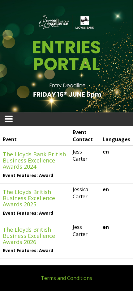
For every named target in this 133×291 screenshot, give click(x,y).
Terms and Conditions (66, 278)
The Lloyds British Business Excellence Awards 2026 (29, 236)
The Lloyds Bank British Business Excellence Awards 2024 (34, 160)
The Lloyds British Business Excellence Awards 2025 (29, 198)
